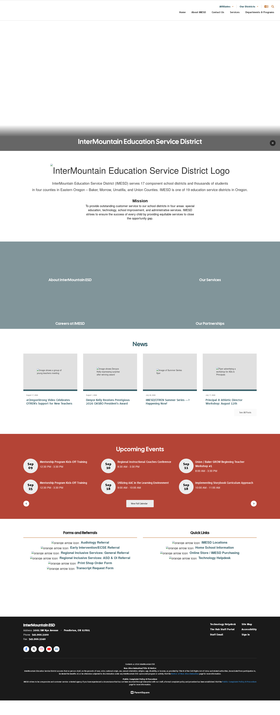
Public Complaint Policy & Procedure (239, 682)
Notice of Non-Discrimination (185, 674)
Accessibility (249, 629)
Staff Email (216, 634)
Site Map (247, 624)
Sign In (246, 634)
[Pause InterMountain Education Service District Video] (273, 143)
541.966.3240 (37, 639)
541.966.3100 (40, 634)
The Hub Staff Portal (222, 629)
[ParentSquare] (140, 692)
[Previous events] (26, 503)
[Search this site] (272, 6)
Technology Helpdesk (223, 624)
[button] (226, 6)
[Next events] (254, 503)
